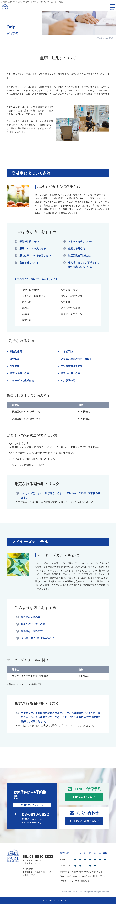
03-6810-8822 (35, 814)
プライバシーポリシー (50, 900)
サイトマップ (69, 900)
